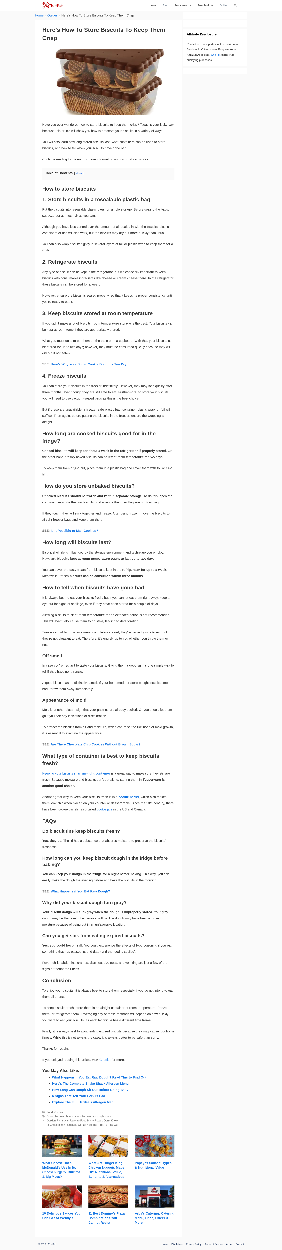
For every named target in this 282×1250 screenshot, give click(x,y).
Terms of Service (214, 1244)
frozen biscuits (56, 1116)
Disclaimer (177, 1244)
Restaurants (181, 5)
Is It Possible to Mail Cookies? (74, 530)
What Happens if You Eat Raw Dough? (80, 891)
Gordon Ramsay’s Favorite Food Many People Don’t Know (82, 1120)
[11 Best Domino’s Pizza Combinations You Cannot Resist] (108, 1205)
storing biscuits (102, 1116)
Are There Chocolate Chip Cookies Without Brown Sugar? (96, 744)
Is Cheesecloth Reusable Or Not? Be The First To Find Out (82, 1124)
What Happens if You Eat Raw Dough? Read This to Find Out (99, 1077)
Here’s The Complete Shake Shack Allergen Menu (90, 1083)
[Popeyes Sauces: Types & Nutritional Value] (154, 1154)
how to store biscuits (79, 1116)
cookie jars (104, 809)
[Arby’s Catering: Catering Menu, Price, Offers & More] (154, 1205)
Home (152, 5)
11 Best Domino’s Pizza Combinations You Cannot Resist (106, 1218)
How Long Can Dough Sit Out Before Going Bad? (90, 1090)
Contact (239, 1244)
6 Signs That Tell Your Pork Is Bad (78, 1096)
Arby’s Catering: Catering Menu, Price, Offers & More (154, 1218)
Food (165, 5)
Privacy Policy (193, 1244)
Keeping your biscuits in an (76, 773)
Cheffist (104, 1060)
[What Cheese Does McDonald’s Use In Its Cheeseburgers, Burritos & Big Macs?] (62, 1154)
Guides (223, 5)
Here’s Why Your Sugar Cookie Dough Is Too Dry (88, 364)
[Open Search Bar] (235, 5)
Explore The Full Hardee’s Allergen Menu (83, 1102)
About (229, 1244)
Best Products (205, 5)
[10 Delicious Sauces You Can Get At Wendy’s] (62, 1205)
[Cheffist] (52, 5)
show (79, 173)
